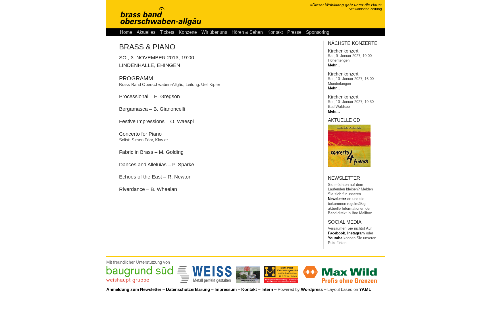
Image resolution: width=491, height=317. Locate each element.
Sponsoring (317, 32)
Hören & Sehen (247, 32)
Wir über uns (214, 32)
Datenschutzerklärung (188, 289)
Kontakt (275, 32)
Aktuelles (146, 32)
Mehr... (334, 65)
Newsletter (337, 199)
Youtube (335, 238)
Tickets (167, 32)
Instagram (356, 233)
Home (126, 32)
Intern (267, 289)
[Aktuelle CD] (349, 166)
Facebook (336, 233)
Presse (294, 32)
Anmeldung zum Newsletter (133, 289)
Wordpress (312, 289)
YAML (365, 289)
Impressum (226, 289)
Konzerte (188, 32)
